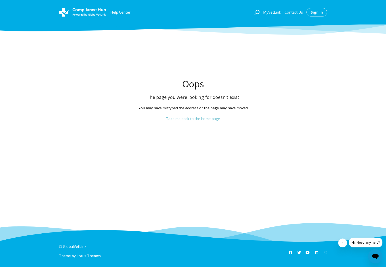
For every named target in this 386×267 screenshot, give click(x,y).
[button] (256, 12)
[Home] (82, 12)
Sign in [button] (317, 12)
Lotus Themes (89, 255)
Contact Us (294, 12)
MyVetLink (272, 12)
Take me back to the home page (193, 118)
